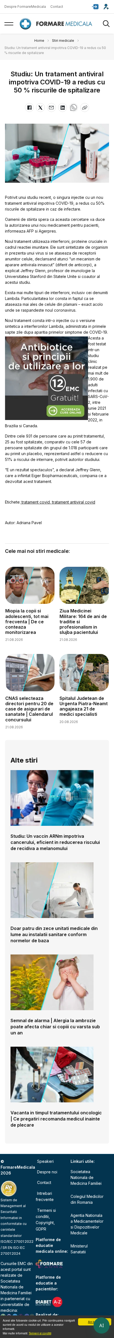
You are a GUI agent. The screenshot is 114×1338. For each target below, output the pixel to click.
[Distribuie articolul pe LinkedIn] (62, 107)
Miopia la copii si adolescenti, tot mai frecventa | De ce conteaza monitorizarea (26, 621)
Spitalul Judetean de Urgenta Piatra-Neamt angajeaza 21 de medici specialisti (83, 706)
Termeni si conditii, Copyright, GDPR (46, 1219)
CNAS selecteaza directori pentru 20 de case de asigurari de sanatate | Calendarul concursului (29, 708)
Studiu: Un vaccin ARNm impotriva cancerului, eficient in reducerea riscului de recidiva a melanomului (55, 842)
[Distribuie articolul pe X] (40, 107)
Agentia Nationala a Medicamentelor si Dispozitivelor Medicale (87, 1224)
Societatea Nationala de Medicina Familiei (16, 1287)
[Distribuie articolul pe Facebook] (29, 107)
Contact (56, 6)
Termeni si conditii (40, 1333)
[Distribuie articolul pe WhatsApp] (73, 107)
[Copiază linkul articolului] (84, 107)
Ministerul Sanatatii (79, 1249)
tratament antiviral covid (73, 502)
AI (101, 1325)
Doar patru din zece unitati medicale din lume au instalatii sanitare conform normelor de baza (54, 934)
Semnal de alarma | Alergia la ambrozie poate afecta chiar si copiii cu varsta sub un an (55, 1027)
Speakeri (45, 1161)
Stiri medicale (63, 40)
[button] (95, 6)
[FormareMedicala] (57, 23)
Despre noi (47, 1171)
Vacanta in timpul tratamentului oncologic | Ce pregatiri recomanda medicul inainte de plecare (56, 1119)
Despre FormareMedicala (25, 6)
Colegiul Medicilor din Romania (87, 1199)
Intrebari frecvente (45, 1196)
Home (39, 40)
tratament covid (35, 502)
